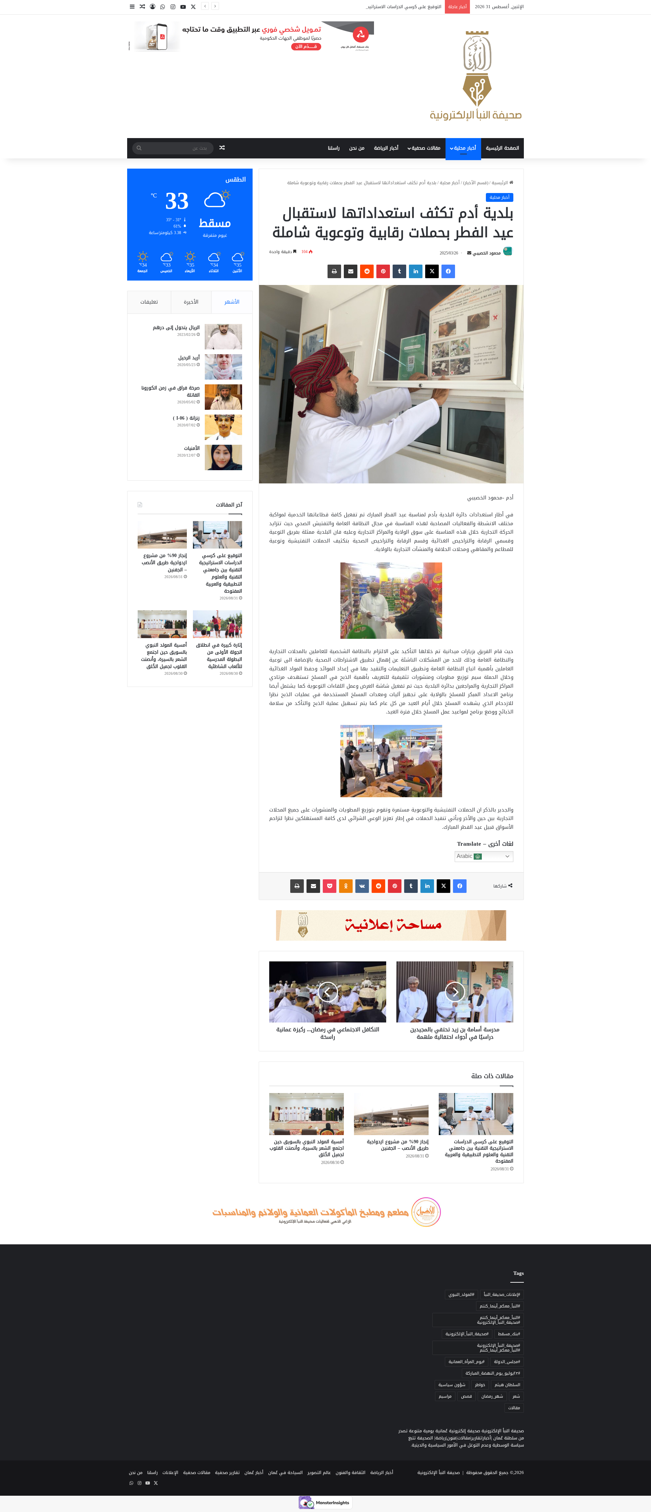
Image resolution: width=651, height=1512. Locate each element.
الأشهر (231, 302)
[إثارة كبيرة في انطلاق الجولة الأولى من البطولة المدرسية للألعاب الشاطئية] (217, 624)
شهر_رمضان (492, 1396)
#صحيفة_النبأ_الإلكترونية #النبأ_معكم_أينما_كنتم (498, 1348)
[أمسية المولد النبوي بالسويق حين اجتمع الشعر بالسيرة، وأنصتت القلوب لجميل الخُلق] (306, 1114)
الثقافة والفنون (351, 1472)
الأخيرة (191, 302)
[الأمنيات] (223, 457)
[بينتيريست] (383, 271)
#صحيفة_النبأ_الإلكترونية (467, 1334)
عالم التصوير (319, 1472)
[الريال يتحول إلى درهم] (223, 336)
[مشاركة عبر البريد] (350, 271)
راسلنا (334, 148)
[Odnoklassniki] (346, 886)
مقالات (514, 1408)
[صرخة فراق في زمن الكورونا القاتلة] (223, 397)
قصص (466, 1396)
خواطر (480, 1385)
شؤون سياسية (452, 1385)
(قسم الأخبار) (475, 182)
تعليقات (149, 302)
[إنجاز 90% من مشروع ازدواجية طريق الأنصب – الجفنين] (391, 1114)
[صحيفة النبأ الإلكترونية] (476, 76)
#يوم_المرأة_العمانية (467, 1361)
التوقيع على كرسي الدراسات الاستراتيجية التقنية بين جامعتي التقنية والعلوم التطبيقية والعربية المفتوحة (340, 6)
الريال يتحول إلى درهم (176, 327)
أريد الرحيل (189, 357)
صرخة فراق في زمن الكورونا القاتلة (170, 391)
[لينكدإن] (415, 271)
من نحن (356, 148)
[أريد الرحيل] (223, 367)
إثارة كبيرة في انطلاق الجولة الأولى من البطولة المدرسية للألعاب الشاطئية (219, 655)
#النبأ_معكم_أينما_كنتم (500, 1306)
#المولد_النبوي (461, 1294)
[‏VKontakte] (362, 886)
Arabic (465, 856)
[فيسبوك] (448, 271)
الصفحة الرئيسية (502, 148)
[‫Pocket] (329, 886)
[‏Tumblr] (399, 271)
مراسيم (445, 1396)
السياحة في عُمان (285, 1472)
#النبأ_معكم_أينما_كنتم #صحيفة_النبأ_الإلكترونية (498, 1320)
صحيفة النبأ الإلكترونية (438, 1472)
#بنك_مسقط (509, 1334)
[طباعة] (334, 271)
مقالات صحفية (426, 148)
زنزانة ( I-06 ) (186, 418)
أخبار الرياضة (386, 148)
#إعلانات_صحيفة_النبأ (502, 1294)
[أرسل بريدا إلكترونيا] (469, 253)
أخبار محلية (465, 148)
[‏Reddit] (367, 271)
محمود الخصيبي (487, 253)
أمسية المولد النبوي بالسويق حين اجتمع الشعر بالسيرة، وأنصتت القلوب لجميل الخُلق (307, 1148)
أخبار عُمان (253, 1472)
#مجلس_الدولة (507, 1361)
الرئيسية (500, 182)
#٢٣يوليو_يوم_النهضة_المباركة (493, 1373)
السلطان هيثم (507, 1385)
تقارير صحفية (227, 1472)
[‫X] (432, 271)
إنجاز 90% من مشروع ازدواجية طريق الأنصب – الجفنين (398, 1145)
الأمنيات (192, 448)
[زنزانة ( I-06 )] (223, 427)
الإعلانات (170, 1472)
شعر (516, 1396)
